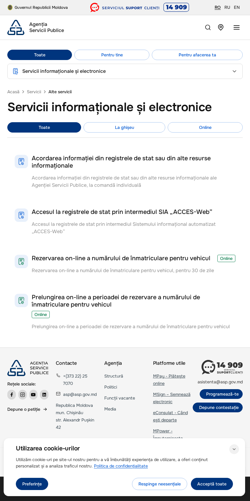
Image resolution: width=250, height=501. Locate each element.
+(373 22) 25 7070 (75, 379)
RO (218, 7)
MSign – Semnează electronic (172, 398)
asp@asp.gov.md (80, 394)
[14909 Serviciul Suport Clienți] (222, 367)
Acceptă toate (212, 484)
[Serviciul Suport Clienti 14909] (139, 7)
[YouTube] (33, 395)
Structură (113, 376)
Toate (39, 55)
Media (110, 409)
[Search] (208, 27)
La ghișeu (124, 127)
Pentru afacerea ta (197, 55)
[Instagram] (22, 395)
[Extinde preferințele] (234, 449)
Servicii (34, 91)
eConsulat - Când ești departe (170, 416)
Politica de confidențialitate (121, 466)
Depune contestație (219, 407)
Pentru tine (112, 55)
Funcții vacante (119, 398)
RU (227, 7)
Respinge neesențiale (159, 484)
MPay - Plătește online (169, 379)
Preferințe (32, 484)
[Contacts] (221, 27)
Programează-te (222, 394)
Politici (110, 387)
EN (237, 7)
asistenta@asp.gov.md (220, 382)
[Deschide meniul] (236, 27)
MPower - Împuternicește (168, 434)
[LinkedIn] (44, 395)
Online (205, 127)
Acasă (13, 91)
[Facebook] (11, 395)
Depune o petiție (23, 409)
